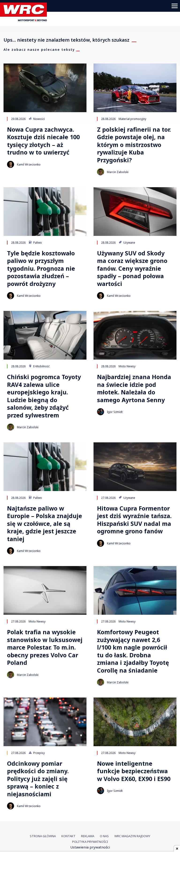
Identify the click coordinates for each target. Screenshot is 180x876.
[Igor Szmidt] (100, 411)
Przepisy (39, 753)
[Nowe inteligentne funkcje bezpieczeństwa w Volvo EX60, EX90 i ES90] (135, 722)
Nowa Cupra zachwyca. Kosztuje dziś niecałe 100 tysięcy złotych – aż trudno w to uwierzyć (43, 141)
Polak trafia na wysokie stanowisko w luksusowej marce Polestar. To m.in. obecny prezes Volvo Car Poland (44, 647)
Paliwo (37, 242)
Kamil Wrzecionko (29, 164)
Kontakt (68, 836)
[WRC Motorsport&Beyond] (25, 19)
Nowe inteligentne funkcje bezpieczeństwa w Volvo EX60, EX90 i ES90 (133, 771)
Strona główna (43, 836)
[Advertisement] (90, 864)
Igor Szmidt (115, 412)
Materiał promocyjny (132, 119)
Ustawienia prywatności (90, 847)
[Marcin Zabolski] (100, 171)
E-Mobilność (41, 366)
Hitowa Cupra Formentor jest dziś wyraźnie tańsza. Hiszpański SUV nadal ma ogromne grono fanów (134, 519)
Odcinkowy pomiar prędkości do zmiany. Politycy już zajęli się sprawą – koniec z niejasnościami (38, 779)
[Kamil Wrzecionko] (10, 164)
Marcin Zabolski (117, 172)
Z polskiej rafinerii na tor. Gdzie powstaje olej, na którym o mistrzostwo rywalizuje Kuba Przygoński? (134, 145)
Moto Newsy (127, 366)
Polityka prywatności (90, 842)
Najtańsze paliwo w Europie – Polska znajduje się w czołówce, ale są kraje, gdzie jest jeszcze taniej (44, 523)
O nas (104, 836)
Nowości (39, 119)
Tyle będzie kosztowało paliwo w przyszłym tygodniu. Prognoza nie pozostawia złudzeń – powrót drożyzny (41, 268)
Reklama (87, 836)
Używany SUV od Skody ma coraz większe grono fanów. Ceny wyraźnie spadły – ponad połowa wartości (132, 268)
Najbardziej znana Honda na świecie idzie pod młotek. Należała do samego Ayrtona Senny (134, 388)
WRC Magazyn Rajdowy (132, 836)
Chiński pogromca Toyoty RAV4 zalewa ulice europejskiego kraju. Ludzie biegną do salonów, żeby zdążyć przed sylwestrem (44, 396)
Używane (129, 242)
